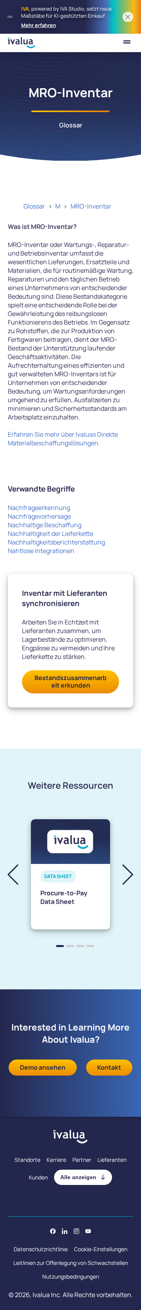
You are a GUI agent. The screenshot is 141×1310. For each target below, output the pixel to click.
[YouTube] (88, 1231)
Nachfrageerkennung (39, 507)
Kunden (38, 1177)
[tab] (60, 946)
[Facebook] (53, 1231)
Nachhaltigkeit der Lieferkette (50, 533)
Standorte (27, 1159)
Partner (81, 1159)
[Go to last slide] (19, 874)
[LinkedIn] (64, 1231)
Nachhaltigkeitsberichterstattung (56, 542)
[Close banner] (128, 17)
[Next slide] (121, 874)
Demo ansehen (42, 1067)
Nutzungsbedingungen (70, 1276)
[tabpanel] (70, 874)
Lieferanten (112, 1159)
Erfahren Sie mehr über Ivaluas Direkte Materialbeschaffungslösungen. (63, 438)
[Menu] (127, 43)
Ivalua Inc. (47, 1294)
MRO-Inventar (90, 206)
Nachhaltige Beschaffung (44, 525)
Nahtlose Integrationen (41, 550)
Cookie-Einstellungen (100, 1249)
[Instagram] (76, 1231)
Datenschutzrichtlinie (41, 1249)
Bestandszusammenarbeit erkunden (70, 681)
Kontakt (109, 1067)
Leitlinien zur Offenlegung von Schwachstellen (70, 1262)
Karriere (56, 1159)
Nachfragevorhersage (39, 516)
